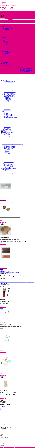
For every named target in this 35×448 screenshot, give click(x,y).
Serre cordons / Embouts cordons (7, 156)
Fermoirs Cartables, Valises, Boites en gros (11, 32)
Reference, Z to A (5, 283)
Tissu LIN (5, 41)
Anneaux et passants (7, 61)
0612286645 (9, 0)
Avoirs (3, 429)
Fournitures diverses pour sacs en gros (10, 73)
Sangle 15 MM (7, 149)
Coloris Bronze (7, 97)
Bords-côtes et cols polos (6, 177)
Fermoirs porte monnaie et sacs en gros (10, 34)
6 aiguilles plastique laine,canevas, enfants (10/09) (8, 392)
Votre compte (2, 424)
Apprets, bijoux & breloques (6, 110)
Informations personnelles (6, 427)
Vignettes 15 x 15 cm (5, 133)
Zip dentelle (4, 107)
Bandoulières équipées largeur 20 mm (10, 147)
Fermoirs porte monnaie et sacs (9, 96)
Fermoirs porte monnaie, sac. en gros (26, 68)
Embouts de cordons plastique (9, 161)
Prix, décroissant (28, 282)
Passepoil (5, 125)
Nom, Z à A (18, 282)
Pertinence (2, 281)
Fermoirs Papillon (7, 101)
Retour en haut (3, 402)
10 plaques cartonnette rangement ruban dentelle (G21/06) (9, 239)
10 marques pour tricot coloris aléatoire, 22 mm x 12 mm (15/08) (10, 369)
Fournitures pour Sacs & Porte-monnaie (8, 94)
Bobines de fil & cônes (5, 51)
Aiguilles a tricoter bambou (8, 166)
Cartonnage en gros (23, 69)
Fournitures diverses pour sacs (9, 104)
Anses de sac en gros (7, 30)
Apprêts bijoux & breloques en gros (26, 70)
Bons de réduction (5, 431)
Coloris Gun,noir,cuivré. (9, 99)
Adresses (3, 430)
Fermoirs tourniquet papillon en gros (10, 33)
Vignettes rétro (6, 137)
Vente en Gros (20, 67)
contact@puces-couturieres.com (20, 0)
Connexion (4, 2)
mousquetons (6, 62)
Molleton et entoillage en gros (25, 71)
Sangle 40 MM (7, 153)
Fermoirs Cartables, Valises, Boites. (9, 102)
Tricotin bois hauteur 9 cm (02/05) (5, 301)
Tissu (3, 40)
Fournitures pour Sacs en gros (7, 28)
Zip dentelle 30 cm (7, 109)
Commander (2, 18)
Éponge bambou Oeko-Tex (8, 45)
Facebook (3, 406)
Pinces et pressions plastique (7, 130)
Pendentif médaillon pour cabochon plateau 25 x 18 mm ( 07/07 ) (10, 217)
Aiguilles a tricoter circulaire (8, 164)
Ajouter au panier (3, 222)
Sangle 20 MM (7, 150)
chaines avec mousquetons (8, 154)
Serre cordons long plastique (8, 159)
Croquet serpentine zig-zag (8, 119)
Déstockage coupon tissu (6, 174)
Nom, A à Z (15, 282)
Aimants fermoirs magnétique (9, 95)
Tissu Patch (6, 42)
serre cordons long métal (8, 160)
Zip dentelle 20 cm (7, 108)
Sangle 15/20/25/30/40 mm (8, 148)
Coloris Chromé (8, 98)
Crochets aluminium (7, 167)
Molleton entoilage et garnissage (7, 132)
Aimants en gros (6, 29)
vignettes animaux (7, 134)
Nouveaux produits (5, 412)
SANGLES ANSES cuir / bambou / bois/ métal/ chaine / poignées (12, 144)
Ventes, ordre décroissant (4, 282)
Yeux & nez (4, 131)
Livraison (3, 417)
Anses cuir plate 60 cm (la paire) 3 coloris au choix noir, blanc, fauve (11, 261)
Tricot (3, 163)
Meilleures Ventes (3, 179)
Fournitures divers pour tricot (9, 165)
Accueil (1, 78)
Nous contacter (4, 421)
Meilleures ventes (5, 413)
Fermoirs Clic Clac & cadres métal (9, 100)
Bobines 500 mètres (7, 52)
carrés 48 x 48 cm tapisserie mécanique (9, 139)
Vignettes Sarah (6, 138)
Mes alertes (4, 432)
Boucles (5, 60)
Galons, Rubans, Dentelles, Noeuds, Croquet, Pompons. (11, 118)
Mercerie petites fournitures (6, 129)
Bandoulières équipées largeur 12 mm (10, 146)
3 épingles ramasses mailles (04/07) (6, 324)
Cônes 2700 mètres (7, 53)
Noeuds (5, 122)
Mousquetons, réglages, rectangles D (10, 103)
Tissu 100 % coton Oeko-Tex (8, 44)
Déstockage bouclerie (6, 59)
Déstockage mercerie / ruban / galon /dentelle (10, 173)
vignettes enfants (7, 135)
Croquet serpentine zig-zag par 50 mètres (12, 120)
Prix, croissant (22, 282)
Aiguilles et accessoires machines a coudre (9, 168)
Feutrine (3, 142)
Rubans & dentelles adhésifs (8, 121)
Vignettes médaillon (7, 136)
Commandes (4, 428)
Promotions (4, 411)
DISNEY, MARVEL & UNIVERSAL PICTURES (10, 46)
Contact (1, 0)
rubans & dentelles (7, 124)
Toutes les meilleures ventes (5, 271)
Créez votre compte (5, 3)
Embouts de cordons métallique (9, 162)
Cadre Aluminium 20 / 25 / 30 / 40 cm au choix (7, 194)
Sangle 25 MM (7, 151)
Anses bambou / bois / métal (9, 155)
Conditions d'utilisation (5, 419)
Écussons (3, 143)
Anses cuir (5, 145)
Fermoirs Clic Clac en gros (8, 31)
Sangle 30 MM (7, 152)
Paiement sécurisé (5, 420)
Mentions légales (5, 418)
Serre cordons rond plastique (9, 157)
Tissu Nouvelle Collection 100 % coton (10, 43)
